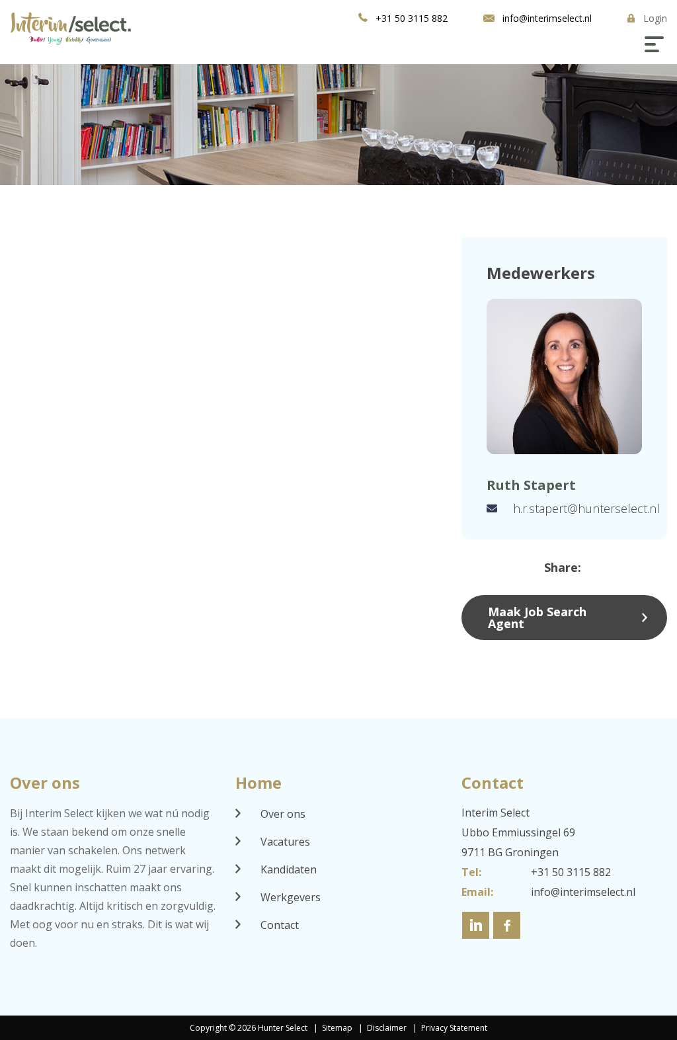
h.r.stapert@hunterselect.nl (586, 508)
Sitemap (337, 1027)
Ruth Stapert (531, 485)
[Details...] (564, 376)
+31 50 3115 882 (412, 18)
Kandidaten (288, 869)
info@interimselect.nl (547, 18)
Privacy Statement (454, 1027)
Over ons (282, 814)
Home (258, 782)
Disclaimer (388, 1027)
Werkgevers (290, 897)
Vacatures (285, 841)
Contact (279, 925)
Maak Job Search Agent (537, 617)
